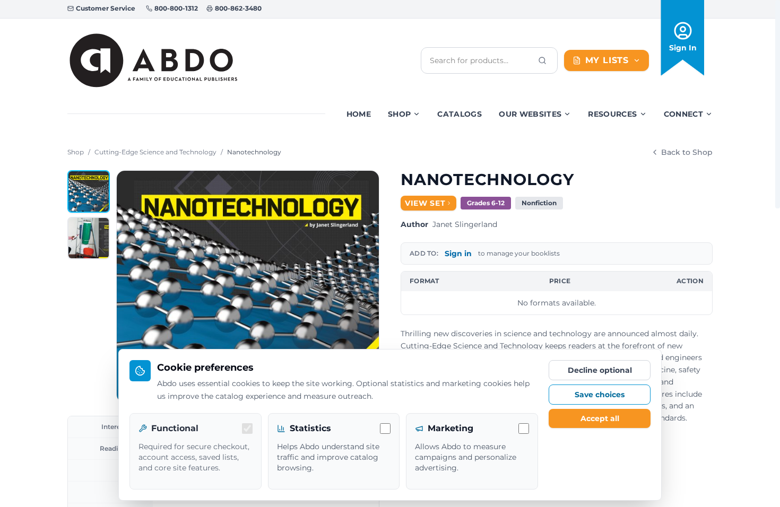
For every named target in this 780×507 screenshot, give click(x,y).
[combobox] (481, 60)
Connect (683, 114)
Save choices (600, 394)
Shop (399, 114)
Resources (612, 114)
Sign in (458, 253)
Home (358, 114)
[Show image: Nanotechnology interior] (88, 238)
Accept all (599, 418)
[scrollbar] (777, 104)
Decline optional (600, 370)
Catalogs (459, 114)
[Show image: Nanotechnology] (88, 191)
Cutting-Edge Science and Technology (155, 152)
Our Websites (530, 114)
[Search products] (542, 60)
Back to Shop (687, 152)
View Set (425, 203)
